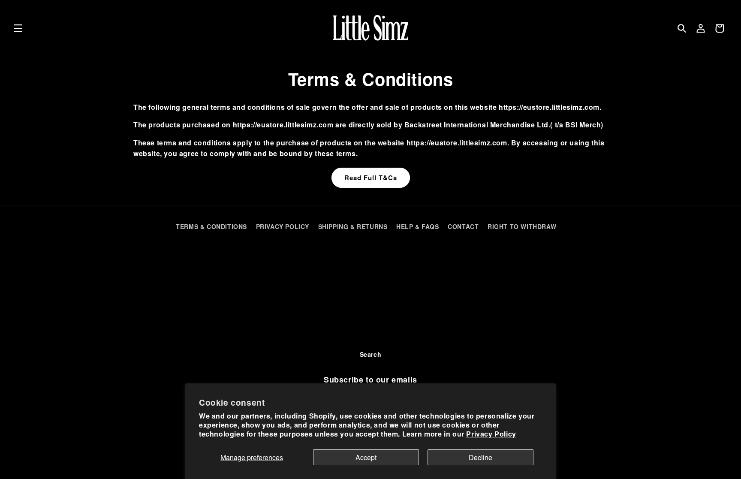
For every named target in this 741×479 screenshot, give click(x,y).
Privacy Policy (491, 434)
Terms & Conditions (211, 226)
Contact (463, 226)
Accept (366, 457)
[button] (18, 28)
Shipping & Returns (353, 226)
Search (371, 354)
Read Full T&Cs (370, 177)
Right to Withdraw (522, 226)
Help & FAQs (417, 226)
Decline (480, 457)
